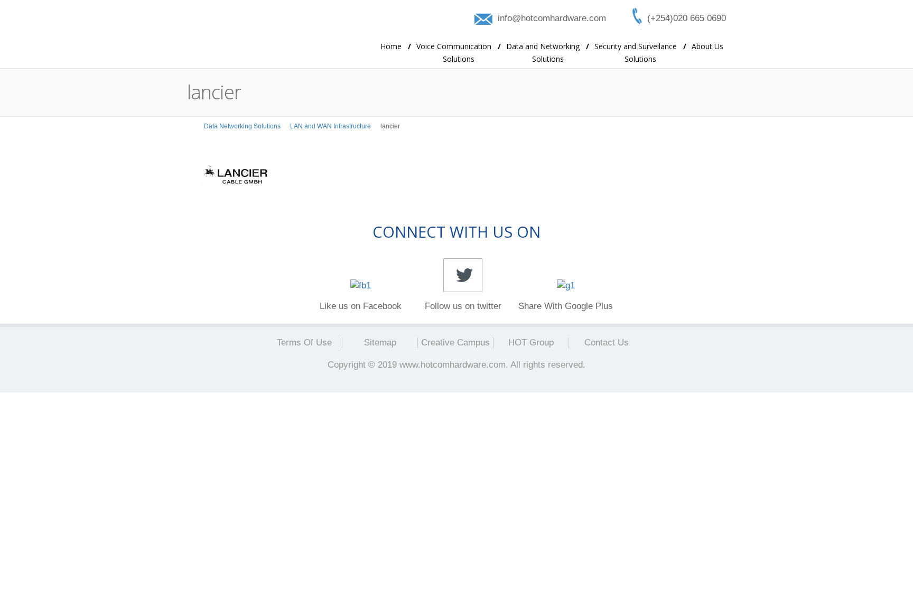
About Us (707, 46)
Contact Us (606, 343)
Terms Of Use (304, 343)
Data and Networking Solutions (547, 52)
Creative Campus (455, 343)
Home (395, 46)
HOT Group (531, 343)
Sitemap (380, 343)
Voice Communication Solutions (458, 52)
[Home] (190, 126)
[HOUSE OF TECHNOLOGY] (266, 35)
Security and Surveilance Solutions (640, 52)
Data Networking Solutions (242, 126)
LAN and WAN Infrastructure (330, 126)
